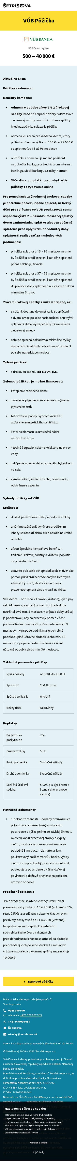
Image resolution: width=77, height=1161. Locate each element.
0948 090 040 (16, 1010)
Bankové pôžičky (41, 981)
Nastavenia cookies (38, 1143)
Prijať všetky (38, 1152)
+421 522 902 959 (31, 1015)
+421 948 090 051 (19, 1021)
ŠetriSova (15, 1028)
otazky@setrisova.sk (22, 1034)
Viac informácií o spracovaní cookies (21, 1132)
